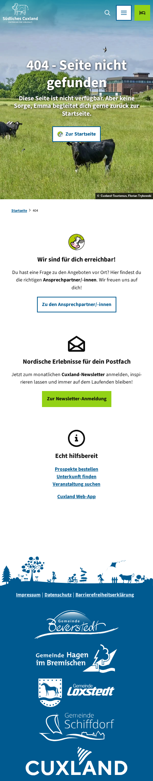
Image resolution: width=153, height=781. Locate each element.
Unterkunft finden (76, 476)
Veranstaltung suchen (76, 484)
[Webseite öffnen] (76, 624)
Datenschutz (58, 594)
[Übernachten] (142, 13)
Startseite (19, 210)
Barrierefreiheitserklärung (104, 594)
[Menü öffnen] (124, 13)
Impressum (28, 594)
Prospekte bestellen (76, 469)
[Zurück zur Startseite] (20, 13)
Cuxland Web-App (76, 496)
